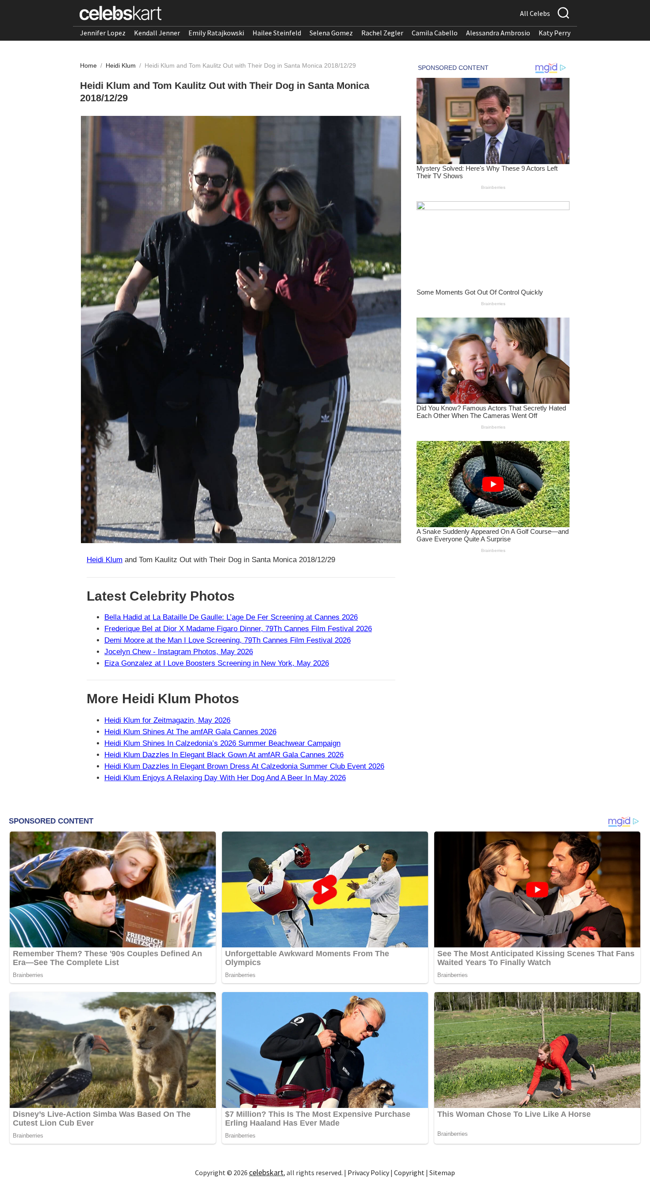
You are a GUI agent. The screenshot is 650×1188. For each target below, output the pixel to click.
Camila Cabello (435, 32)
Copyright (409, 1172)
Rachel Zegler (382, 32)
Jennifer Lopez (103, 32)
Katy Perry (554, 32)
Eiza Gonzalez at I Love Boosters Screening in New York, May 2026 (216, 663)
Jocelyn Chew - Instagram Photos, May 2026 (178, 652)
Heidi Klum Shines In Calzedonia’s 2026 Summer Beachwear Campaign (222, 743)
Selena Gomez (331, 32)
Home (88, 65)
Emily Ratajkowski (216, 32)
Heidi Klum (122, 65)
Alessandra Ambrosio (498, 32)
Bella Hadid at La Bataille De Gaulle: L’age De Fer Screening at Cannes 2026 (231, 617)
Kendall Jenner (157, 32)
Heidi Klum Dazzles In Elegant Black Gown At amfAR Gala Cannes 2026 (224, 755)
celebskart (266, 1172)
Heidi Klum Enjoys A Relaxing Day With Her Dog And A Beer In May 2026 (225, 778)
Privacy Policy (368, 1172)
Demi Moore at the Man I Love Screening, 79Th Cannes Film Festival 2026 (227, 640)
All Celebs (535, 13)
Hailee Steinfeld (276, 32)
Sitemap (442, 1172)
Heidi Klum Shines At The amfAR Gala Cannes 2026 (190, 732)
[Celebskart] (120, 13)
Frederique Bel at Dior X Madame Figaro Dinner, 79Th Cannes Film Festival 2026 (238, 629)
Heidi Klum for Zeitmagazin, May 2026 (167, 720)
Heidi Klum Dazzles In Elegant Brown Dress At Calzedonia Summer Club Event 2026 (244, 766)
